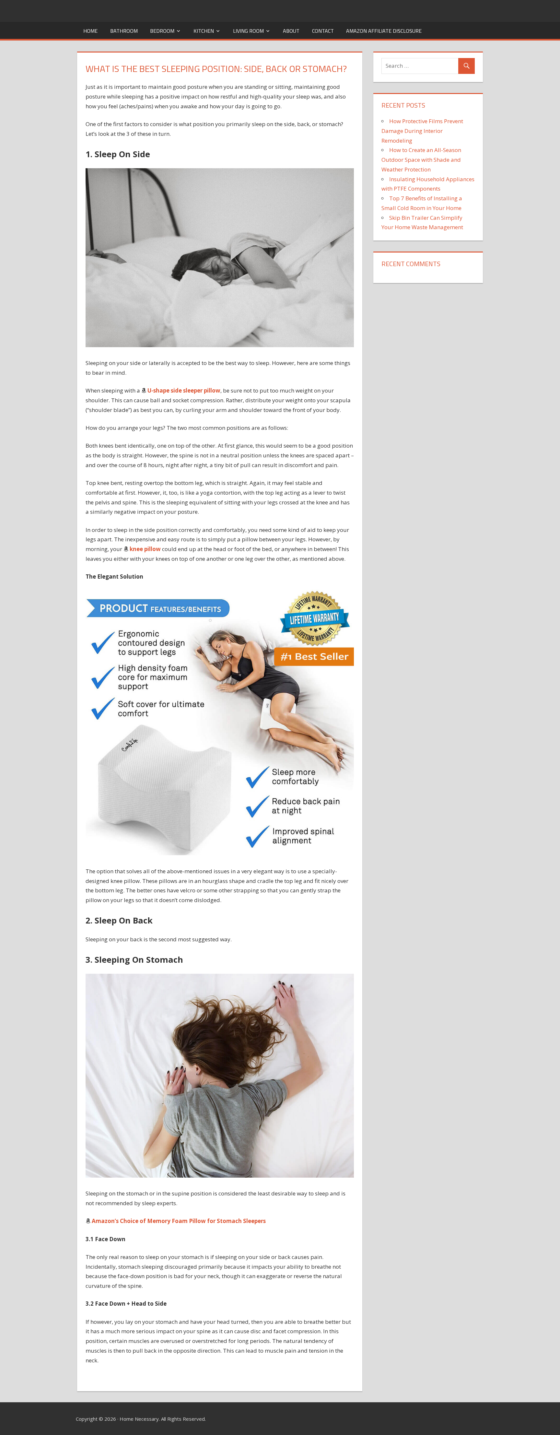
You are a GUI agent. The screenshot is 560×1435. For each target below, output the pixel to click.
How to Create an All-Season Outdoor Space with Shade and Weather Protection (421, 159)
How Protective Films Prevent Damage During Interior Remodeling (422, 130)
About (291, 31)
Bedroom (162, 31)
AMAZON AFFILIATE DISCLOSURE (384, 31)
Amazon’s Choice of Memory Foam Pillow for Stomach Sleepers (179, 1221)
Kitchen (203, 31)
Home (90, 31)
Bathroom (124, 31)
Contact (323, 31)
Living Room (248, 31)
